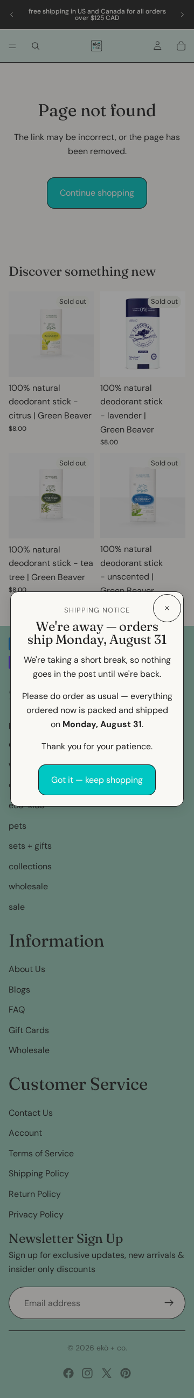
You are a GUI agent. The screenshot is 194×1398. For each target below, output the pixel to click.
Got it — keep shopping (97, 779)
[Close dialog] (167, 608)
